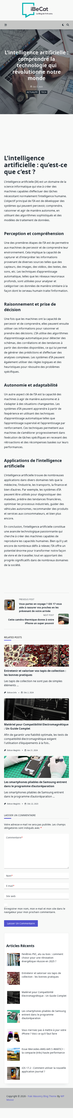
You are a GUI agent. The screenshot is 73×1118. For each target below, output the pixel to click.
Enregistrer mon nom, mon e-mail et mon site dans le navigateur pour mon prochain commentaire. (34, 910)
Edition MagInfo (13, 750)
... (18, 685)
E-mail (10, 885)
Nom (9, 875)
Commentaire (14, 837)
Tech (43, 92)
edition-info (12, 692)
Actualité (32, 92)
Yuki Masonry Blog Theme (42, 1096)
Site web (10, 896)
